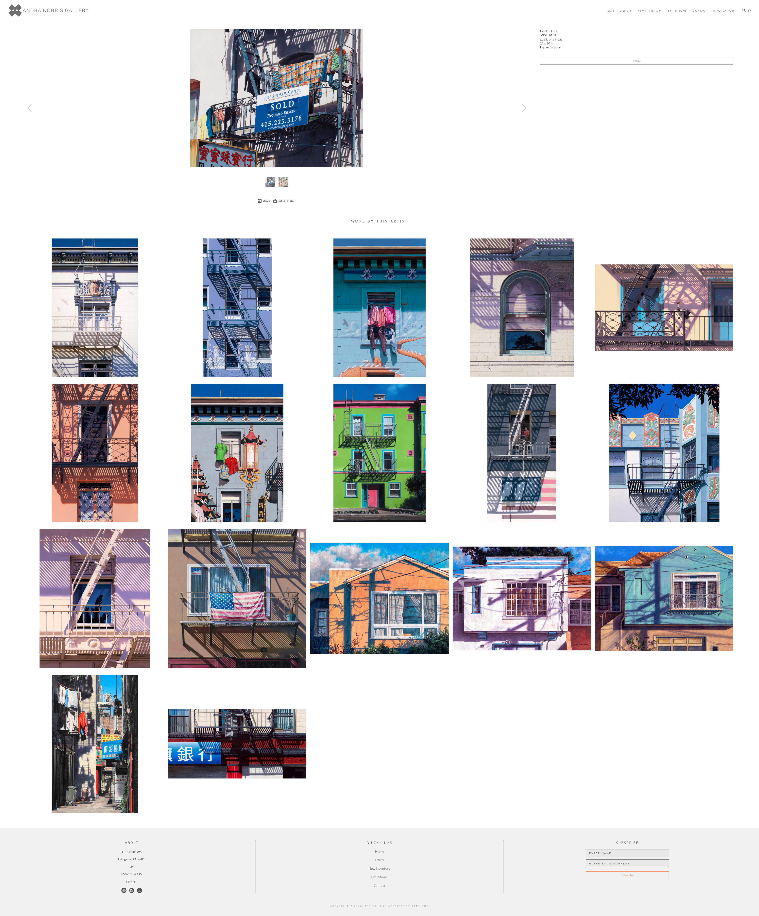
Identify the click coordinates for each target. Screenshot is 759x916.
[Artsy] (139, 890)
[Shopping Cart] (749, 10)
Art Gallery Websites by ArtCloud (397, 906)
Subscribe (627, 875)
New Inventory (379, 868)
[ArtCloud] (123, 890)
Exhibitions (379, 877)
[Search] (744, 10)
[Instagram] (131, 890)
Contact (131, 881)
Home (379, 851)
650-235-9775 (131, 874)
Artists (379, 860)
